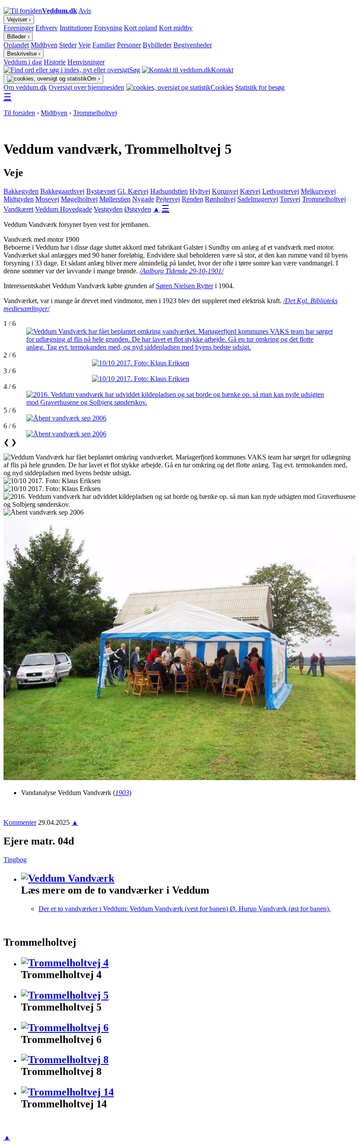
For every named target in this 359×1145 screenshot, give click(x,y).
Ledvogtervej (280, 191)
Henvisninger (86, 62)
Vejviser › (19, 19)
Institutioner (76, 28)
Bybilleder (157, 45)
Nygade (143, 199)
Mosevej (47, 199)
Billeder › (18, 36)
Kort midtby (176, 28)
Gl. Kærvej (132, 191)
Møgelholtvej (79, 199)
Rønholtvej (220, 199)
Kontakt (222, 70)
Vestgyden (108, 209)
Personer (129, 45)
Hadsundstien (169, 191)
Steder (68, 45)
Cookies (222, 87)
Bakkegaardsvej (62, 191)
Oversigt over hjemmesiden (86, 87)
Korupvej (225, 191)
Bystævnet (101, 191)
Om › (93, 78)
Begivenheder (192, 45)
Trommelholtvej (95, 113)
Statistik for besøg (260, 87)
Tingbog (15, 859)
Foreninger (19, 28)
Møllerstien (114, 199)
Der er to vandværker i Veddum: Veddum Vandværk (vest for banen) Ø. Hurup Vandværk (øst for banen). (185, 908)
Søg (134, 70)
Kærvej (250, 191)
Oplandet (16, 45)
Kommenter (20, 822)
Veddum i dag (23, 62)
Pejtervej (168, 199)
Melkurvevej (318, 191)
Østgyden (137, 209)
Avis (84, 10)
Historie (55, 62)
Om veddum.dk (25, 87)
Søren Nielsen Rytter (184, 286)
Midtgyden (19, 199)
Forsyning (108, 28)
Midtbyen (44, 45)
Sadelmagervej (257, 199)
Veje (84, 45)
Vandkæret (18, 209)
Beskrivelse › (23, 53)
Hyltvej (200, 191)
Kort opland (140, 28)
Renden (192, 199)
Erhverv (46, 28)
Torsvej (290, 199)
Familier (103, 45)
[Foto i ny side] (179, 339)
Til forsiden (19, 113)
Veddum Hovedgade (63, 209)
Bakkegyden (21, 191)
